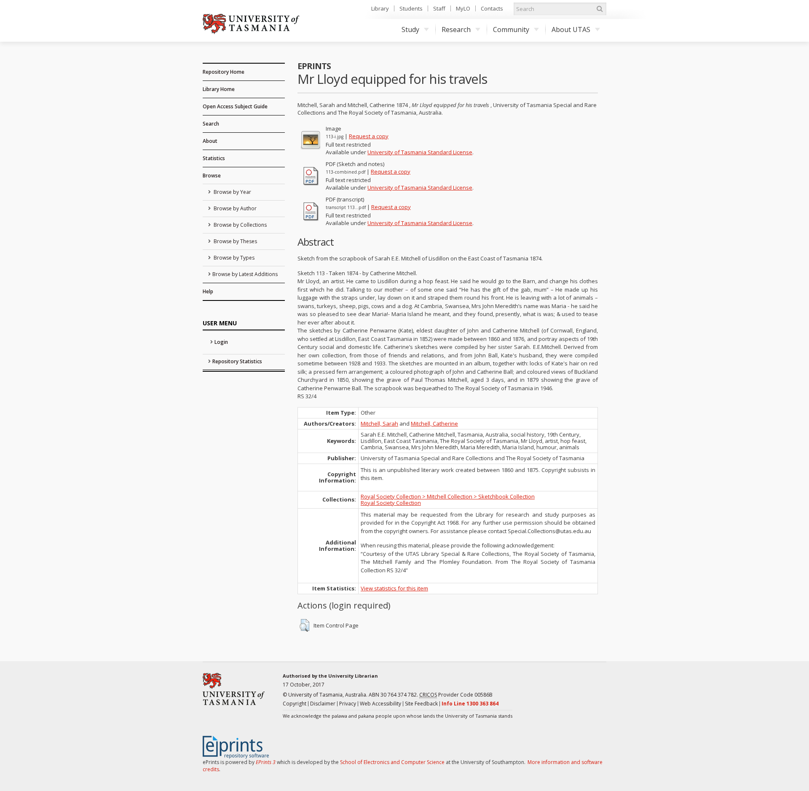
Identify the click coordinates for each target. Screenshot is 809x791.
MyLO (463, 8)
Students (411, 8)
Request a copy (368, 136)
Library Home (219, 89)
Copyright (294, 703)
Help (208, 291)
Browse (212, 175)
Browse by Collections (239, 224)
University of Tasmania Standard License (419, 152)
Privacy (347, 703)
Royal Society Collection (391, 503)
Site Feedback (421, 703)
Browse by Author (234, 208)
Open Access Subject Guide (235, 106)
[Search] (599, 9)
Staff (439, 8)
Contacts (492, 8)
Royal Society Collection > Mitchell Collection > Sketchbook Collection (448, 496)
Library (380, 8)
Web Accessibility (380, 703)
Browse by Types (233, 257)
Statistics (214, 158)
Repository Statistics (237, 361)
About (210, 141)
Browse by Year (231, 192)
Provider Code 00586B (456, 694)
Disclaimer (322, 703)
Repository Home (223, 71)
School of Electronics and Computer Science (392, 762)
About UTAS (571, 29)
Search (211, 123)
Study (410, 29)
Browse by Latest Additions (245, 274)
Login (221, 342)
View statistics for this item (394, 588)
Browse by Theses (234, 241)
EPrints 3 (266, 762)
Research (456, 29)
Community (511, 29)
